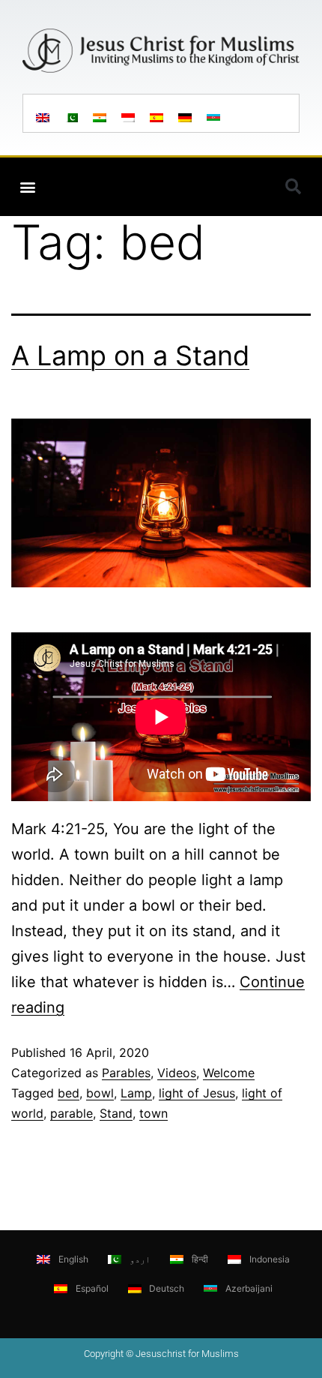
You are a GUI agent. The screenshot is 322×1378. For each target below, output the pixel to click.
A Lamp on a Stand (130, 355)
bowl (100, 1092)
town (153, 1113)
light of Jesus (197, 1092)
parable (71, 1113)
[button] (27, 186)
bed (68, 1092)
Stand (116, 1113)
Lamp (136, 1092)
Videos (176, 1072)
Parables (126, 1072)
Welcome (229, 1072)
